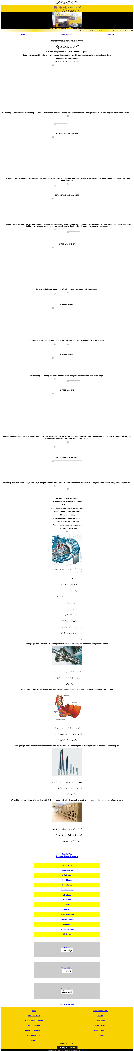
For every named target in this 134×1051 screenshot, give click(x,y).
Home (23, 34)
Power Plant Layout (67, 855)
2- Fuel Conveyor (67, 870)
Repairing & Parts (67, 989)
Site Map (84, 1050)
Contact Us (111, 34)
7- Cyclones (67, 895)
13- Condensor (67, 924)
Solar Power (100, 1020)
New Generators (34, 1016)
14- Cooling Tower (67, 929)
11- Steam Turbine (67, 914)
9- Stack (67, 904)
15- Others (67, 934)
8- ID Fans (67, 900)
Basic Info (67, 947)
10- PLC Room (67, 909)
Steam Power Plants (100, 1011)
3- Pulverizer (67, 875)
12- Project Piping (67, 919)
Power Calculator (100, 1030)
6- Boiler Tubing (67, 890)
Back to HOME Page (67, 1004)
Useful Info (34, 1040)
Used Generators (67, 34)
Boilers (100, 1016)
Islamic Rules (100, 1025)
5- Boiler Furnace (67, 885)
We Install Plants (67, 968)
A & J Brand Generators (34, 1020)
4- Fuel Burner (67, 880)
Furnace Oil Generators (34, 1030)
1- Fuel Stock (67, 865)
